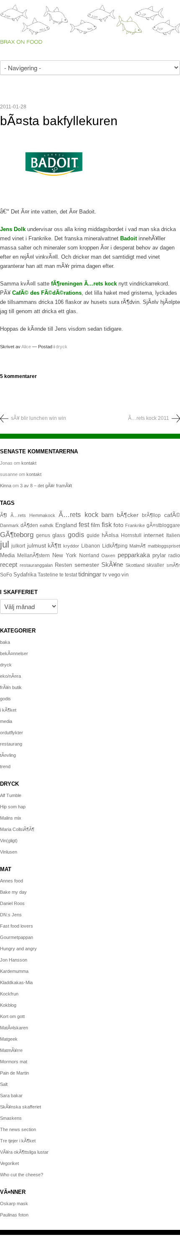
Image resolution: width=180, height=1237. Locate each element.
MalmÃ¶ (137, 545)
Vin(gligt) (9, 840)
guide (93, 535)
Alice (26, 346)
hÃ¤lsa (110, 535)
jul (4, 544)
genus (43, 535)
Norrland (89, 555)
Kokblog (8, 1005)
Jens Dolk (13, 229)
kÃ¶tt (54, 545)
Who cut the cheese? (21, 1174)
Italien (173, 535)
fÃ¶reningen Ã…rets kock (84, 283)
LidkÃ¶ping (115, 546)
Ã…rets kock (78, 514)
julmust (36, 545)
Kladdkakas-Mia (16, 982)
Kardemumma (14, 971)
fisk (107, 524)
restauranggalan (36, 565)
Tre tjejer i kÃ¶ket (18, 1140)
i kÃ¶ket (8, 709)
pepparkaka (134, 555)
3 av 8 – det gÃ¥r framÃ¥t (46, 485)
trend (5, 766)
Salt (4, 1084)
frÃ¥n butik (11, 687)
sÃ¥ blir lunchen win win (38, 418)
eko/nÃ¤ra (10, 676)
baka (5, 642)
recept (8, 564)
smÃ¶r (173, 565)
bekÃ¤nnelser (14, 653)
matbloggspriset (164, 545)
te (61, 575)
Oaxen (108, 555)
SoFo (6, 575)
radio (174, 555)
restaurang (11, 743)
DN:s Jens (11, 914)
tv (105, 575)
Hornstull (131, 535)
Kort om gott (12, 1016)
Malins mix (10, 817)
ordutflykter (11, 732)
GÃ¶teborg (16, 535)
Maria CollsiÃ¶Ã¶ (17, 829)
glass (58, 535)
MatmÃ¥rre (11, 1050)
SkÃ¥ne (112, 564)
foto (118, 525)
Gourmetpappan (16, 937)
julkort (18, 546)
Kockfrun (9, 993)
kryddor (71, 545)
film (95, 525)
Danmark (9, 525)
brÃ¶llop (151, 515)
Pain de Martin (14, 1072)
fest (84, 524)
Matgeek (9, 1039)
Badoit (129, 238)
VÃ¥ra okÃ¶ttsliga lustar (24, 1152)
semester (87, 564)
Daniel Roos (12, 903)
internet (154, 535)
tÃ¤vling (8, 755)
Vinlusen (8, 851)
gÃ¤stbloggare (163, 525)
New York (64, 555)
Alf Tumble (10, 795)
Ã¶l (3, 515)
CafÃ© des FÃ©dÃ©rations (47, 293)
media (6, 721)
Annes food (11, 880)
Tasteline (48, 574)
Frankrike (135, 525)
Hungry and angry (18, 948)
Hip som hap (13, 806)
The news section (18, 1129)
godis (76, 534)
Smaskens (11, 1118)
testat (71, 575)
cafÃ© (172, 515)
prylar (159, 555)
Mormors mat (13, 1061)
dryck (61, 346)
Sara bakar (11, 1095)
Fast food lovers (16, 925)
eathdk (47, 525)
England (66, 525)
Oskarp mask (14, 1203)
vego (114, 574)
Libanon (90, 546)
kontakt (28, 462)
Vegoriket (9, 1163)
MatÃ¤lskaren (14, 1027)
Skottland (135, 565)
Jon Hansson (13, 959)
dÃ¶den (29, 525)
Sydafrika (24, 575)
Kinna (5, 485)
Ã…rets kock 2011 (148, 418)
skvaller (155, 565)
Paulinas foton (14, 1214)
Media (7, 555)
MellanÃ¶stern (33, 555)
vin (125, 575)
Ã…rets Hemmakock (32, 515)
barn (107, 515)
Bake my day (13, 892)
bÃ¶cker (128, 515)
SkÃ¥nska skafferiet (20, 1106)
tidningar (89, 574)
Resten (63, 565)
